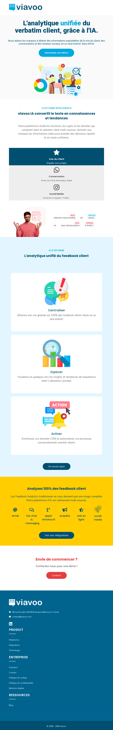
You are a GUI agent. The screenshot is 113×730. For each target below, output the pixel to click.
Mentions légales (16, 688)
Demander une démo (56, 52)
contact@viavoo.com (22, 616)
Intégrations (14, 645)
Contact (56, 575)
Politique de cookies (18, 677)
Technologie (14, 650)
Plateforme (14, 640)
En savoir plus (57, 466)
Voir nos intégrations (56, 535)
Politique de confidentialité (21, 683)
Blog (11, 705)
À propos (13, 667)
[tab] (56, 157)
